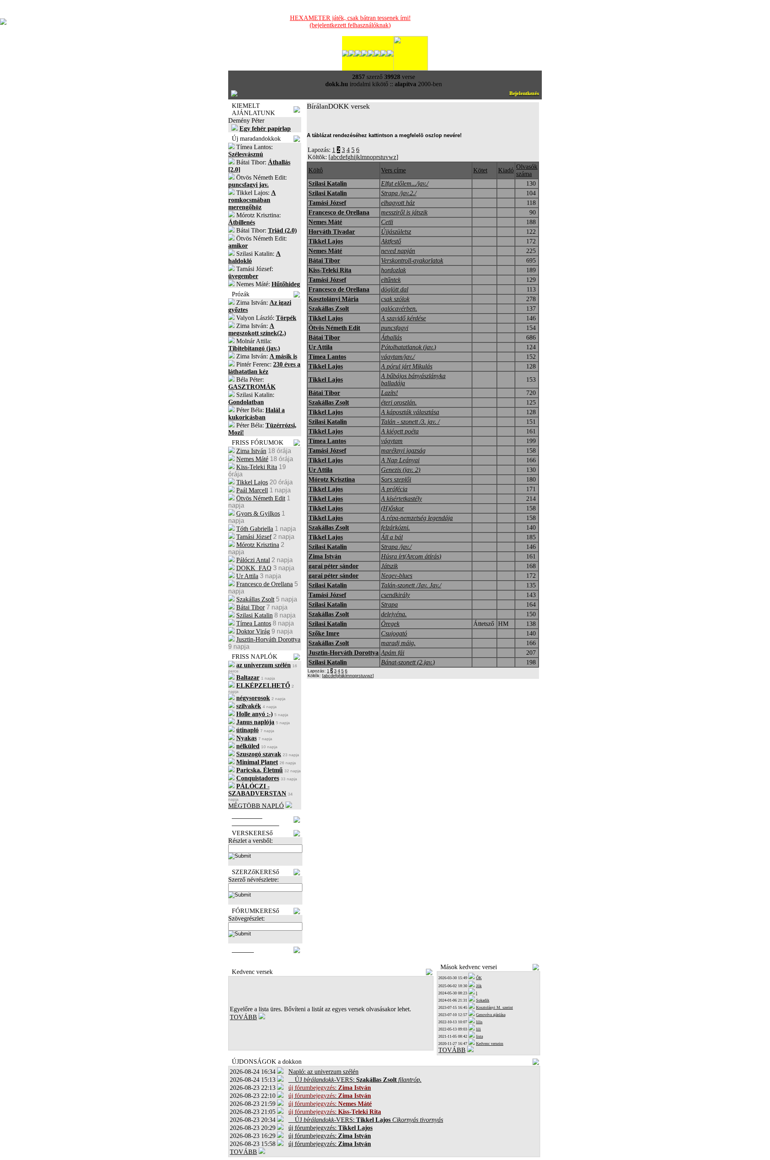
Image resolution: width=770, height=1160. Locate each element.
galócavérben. (399, 308)
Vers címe (393, 170)
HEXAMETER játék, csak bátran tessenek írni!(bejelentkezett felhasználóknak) (350, 21)
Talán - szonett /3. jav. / (410, 421)
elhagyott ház (398, 202)
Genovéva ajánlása (490, 1014)
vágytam (392, 440)
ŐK (479, 978)
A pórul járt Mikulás (406, 366)
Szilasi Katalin (254, 615)
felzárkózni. (395, 527)
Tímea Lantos (253, 623)
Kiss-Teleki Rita (256, 467)
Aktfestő (391, 241)
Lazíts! (389, 392)
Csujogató (394, 633)
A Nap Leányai (400, 460)
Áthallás (391, 337)
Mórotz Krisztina (257, 544)
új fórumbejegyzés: (330, 1127)
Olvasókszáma (526, 170)
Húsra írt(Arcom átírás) (411, 556)
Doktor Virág (253, 631)
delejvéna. (394, 614)
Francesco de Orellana (264, 584)
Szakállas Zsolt (255, 599)
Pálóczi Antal (253, 560)
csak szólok (395, 299)
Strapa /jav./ (396, 546)
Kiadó (506, 170)
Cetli (387, 222)
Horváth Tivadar (331, 231)
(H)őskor (392, 508)
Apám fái (392, 652)
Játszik (389, 566)
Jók (479, 986)
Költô (315, 170)
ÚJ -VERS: (354, 1079)
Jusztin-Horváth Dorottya (268, 639)
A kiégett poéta (400, 431)
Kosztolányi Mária (333, 299)
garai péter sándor (333, 566)
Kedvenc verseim (489, 1043)
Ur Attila (247, 576)
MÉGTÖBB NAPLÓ (256, 805)
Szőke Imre (323, 633)
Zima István (251, 450)
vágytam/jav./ (398, 356)
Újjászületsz (396, 231)
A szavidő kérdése (403, 318)
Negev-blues (396, 575)
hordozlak (393, 270)
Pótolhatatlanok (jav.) (408, 347)
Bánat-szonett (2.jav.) (408, 662)
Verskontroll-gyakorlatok (412, 260)
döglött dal (394, 289)
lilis (479, 1022)
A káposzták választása (410, 412)
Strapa (389, 604)
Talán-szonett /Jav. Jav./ (411, 585)
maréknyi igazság (403, 450)
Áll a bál (392, 537)
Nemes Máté (252, 458)
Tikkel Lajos (252, 482)
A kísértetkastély (401, 498)
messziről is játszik (404, 212)
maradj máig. (398, 643)
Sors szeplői (396, 479)
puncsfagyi (394, 327)
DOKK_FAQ (254, 568)
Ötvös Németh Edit (260, 498)
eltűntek (391, 279)
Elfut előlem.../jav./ (404, 183)
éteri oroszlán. (399, 402)
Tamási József (254, 536)
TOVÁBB (243, 1017)
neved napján (398, 250)
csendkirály (395, 594)
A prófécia (394, 489)
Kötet (480, 170)
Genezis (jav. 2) (400, 469)
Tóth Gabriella (254, 528)
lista (479, 1036)
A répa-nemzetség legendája (417, 517)
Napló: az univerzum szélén (323, 1071)
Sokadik (482, 1000)
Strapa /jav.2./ (398, 193)
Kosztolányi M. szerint (494, 1007)
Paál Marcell (252, 490)
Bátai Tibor (250, 607)
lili (478, 1029)
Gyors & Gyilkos (258, 513)
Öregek (390, 623)
